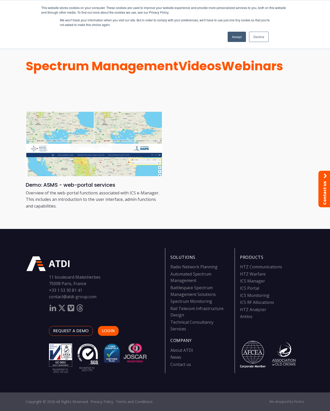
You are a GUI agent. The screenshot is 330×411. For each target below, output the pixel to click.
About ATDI (181, 350)
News (175, 357)
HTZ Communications (261, 267)
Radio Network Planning (194, 267)
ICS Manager (252, 281)
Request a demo (71, 331)
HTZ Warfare (253, 274)
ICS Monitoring (254, 295)
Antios (246, 316)
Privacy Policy (101, 401)
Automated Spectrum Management (190, 277)
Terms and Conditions (134, 401)
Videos (199, 66)
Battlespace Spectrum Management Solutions (193, 291)
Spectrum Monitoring (191, 301)
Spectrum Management (102, 66)
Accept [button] (237, 37)
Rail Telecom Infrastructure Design (197, 312)
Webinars (252, 66)
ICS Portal (249, 288)
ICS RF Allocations (257, 302)
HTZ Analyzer (253, 309)
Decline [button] (258, 37)
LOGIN (108, 331)
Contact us (180, 364)
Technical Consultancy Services (191, 325)
